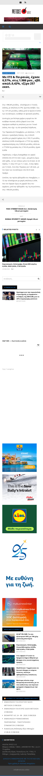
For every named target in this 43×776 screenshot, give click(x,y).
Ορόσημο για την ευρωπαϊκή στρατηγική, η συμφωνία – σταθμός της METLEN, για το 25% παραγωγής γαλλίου (28, 295)
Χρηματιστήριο (9, 73)
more (40, 97)
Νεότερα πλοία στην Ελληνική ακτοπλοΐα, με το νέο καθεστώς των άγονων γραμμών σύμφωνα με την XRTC (27, 684)
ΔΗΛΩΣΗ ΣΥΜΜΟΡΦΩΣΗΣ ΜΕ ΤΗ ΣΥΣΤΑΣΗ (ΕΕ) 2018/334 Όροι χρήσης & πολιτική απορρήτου (21, 761)
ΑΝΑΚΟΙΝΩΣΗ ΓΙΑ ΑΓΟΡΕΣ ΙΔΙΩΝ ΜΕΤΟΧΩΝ (21, 709)
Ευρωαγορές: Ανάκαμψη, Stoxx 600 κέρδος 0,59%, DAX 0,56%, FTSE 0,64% (19, 265)
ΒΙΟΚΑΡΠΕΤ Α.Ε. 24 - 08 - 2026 (15, 715)
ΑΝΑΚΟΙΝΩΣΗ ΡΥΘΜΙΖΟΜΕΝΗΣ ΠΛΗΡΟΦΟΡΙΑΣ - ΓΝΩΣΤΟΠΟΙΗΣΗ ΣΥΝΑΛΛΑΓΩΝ (17, 722)
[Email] (20, 2)
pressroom (30, 73)
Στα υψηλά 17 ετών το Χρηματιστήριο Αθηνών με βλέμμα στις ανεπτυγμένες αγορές (27, 659)
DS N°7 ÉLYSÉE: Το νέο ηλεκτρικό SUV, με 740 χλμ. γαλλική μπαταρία (27, 636)
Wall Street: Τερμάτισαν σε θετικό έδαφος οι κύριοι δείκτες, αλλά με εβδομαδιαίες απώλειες (27, 671)
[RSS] (25, 2)
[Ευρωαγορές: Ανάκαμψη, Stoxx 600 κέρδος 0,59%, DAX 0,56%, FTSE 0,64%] (21, 247)
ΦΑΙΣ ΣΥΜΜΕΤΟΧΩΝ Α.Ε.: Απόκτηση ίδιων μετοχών (21, 209)
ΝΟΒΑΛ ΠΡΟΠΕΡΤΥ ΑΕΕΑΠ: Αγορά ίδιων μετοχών (21, 219)
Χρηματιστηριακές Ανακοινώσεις (22, 698)
